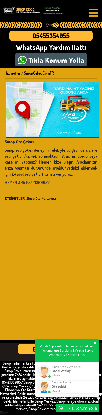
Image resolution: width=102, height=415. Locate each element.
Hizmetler (13, 73)
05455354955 (51, 36)
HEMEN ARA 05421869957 (27, 182)
